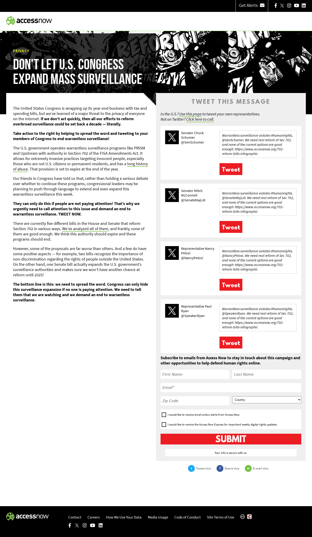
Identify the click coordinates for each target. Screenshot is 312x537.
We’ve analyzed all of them (85, 228)
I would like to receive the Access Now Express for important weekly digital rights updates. (222, 424)
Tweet (231, 170)
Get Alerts (248, 5)
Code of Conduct (187, 517)
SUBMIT (230, 439)
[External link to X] (282, 6)
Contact (74, 517)
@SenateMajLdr (193, 200)
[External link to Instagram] (289, 6)
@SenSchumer (192, 142)
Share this (232, 468)
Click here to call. (200, 119)
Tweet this (203, 468)
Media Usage (158, 517)
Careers (93, 517)
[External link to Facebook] (275, 6)
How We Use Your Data (124, 517)
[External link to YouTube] (296, 6)
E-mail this (260, 468)
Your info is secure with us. (231, 453)
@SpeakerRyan (193, 315)
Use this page (190, 114)
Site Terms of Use (220, 517)
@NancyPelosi (192, 257)
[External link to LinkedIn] (304, 6)
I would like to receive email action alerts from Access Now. (204, 415)
